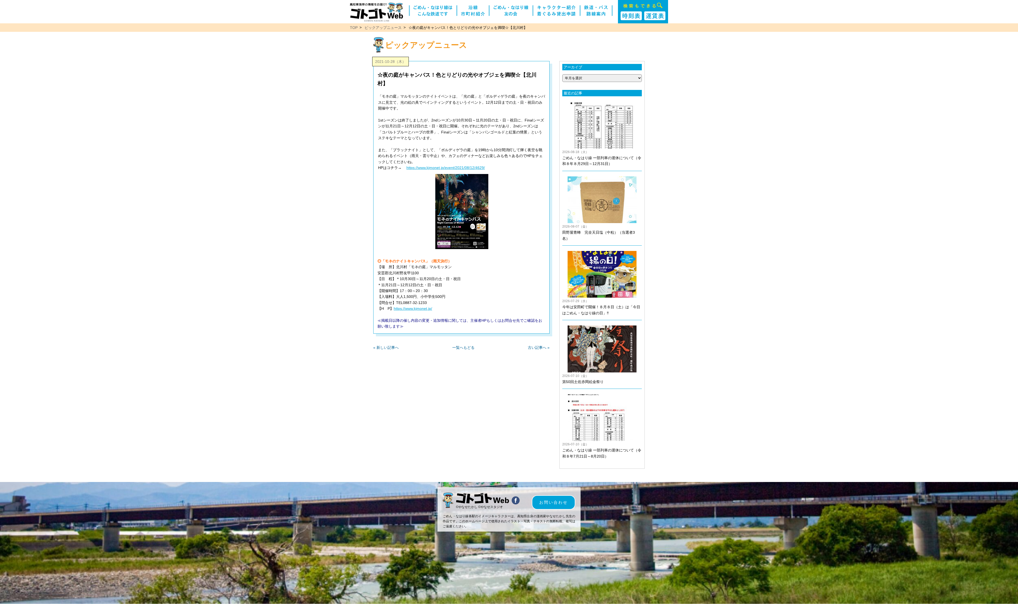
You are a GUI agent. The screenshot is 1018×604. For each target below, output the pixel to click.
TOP (354, 27)
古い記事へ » (539, 347)
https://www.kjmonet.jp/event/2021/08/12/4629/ (445, 168)
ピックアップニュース (383, 27)
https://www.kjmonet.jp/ (413, 308)
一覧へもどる (463, 347)
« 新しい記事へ (386, 347)
